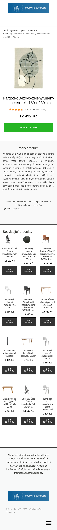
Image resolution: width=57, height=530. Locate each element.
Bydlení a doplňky (18, 30)
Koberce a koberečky (32, 205)
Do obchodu (28, 127)
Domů (5, 30)
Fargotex (16, 208)
